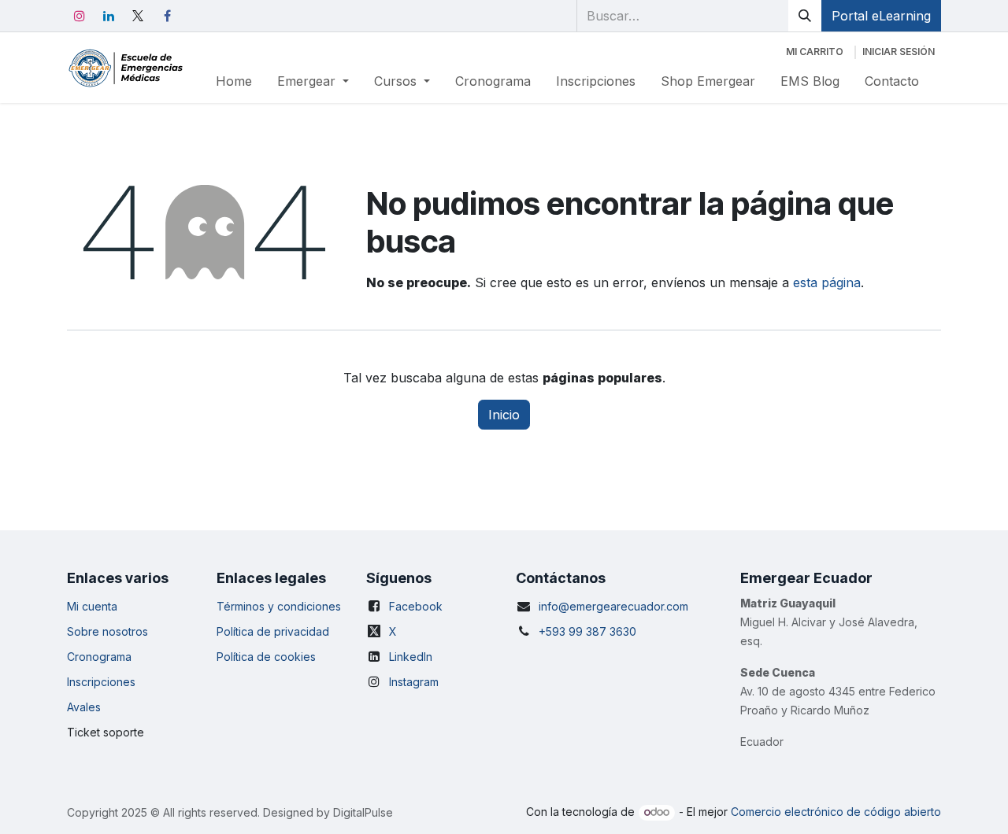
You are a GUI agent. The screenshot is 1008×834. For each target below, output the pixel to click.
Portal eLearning (881, 16)
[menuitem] (234, 81)
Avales (84, 707)
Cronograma (99, 656)
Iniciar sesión (898, 51)
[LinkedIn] (108, 15)
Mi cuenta (92, 606)
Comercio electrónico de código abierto (836, 811)
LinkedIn (410, 656)
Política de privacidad (273, 631)
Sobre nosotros (107, 631)
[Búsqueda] (804, 15)
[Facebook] (167, 15)
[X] (137, 15)
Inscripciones (101, 681)
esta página (827, 282)
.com (676, 606)
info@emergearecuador (601, 606)
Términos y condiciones (279, 606)
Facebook (416, 606)
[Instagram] (79, 15)
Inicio (504, 415)
